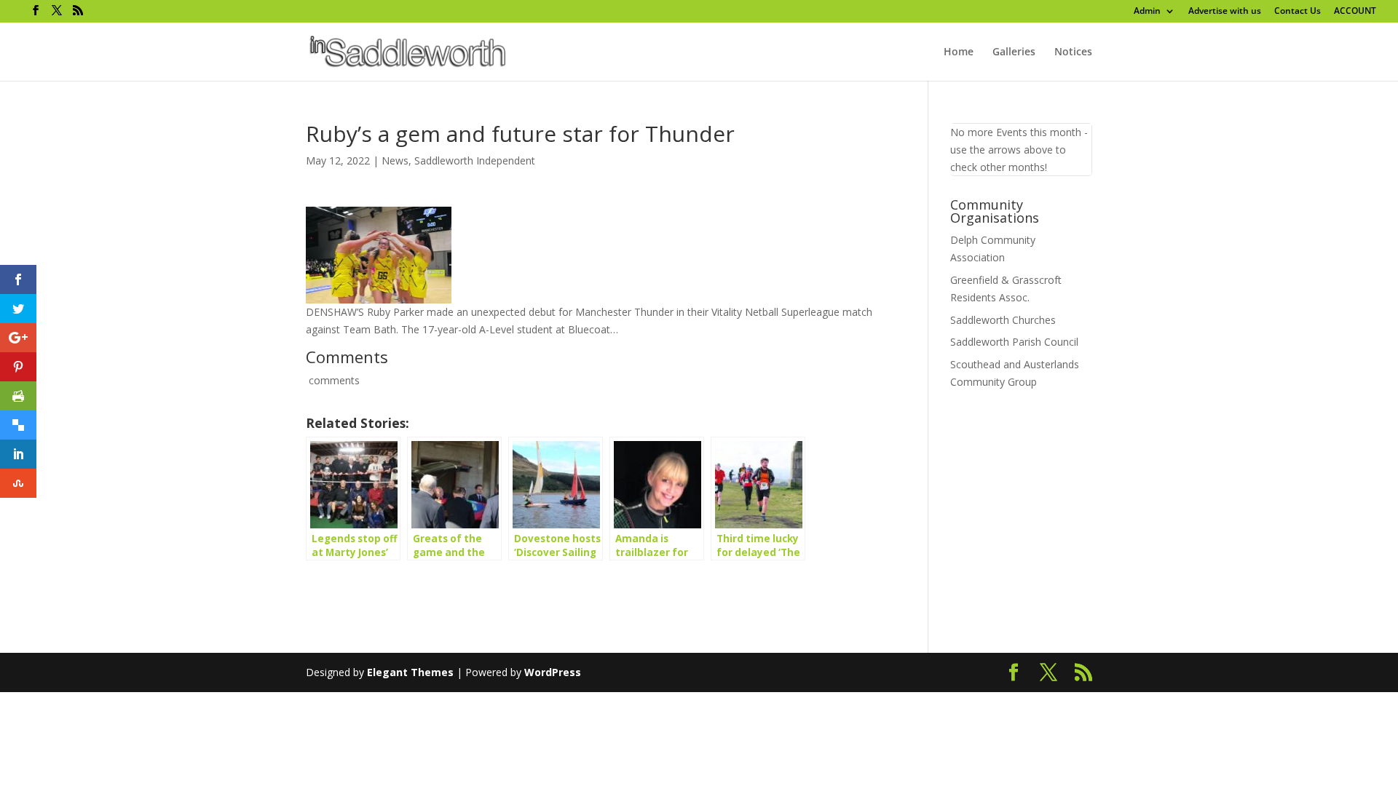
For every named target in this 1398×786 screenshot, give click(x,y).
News (395, 160)
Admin (1147, 12)
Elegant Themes (410, 672)
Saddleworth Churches (1003, 320)
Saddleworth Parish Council (1014, 342)
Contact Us (1297, 12)
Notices (1073, 52)
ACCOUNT (1355, 12)
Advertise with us (1224, 12)
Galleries (1013, 52)
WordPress (552, 672)
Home (959, 52)
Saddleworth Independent (474, 160)
